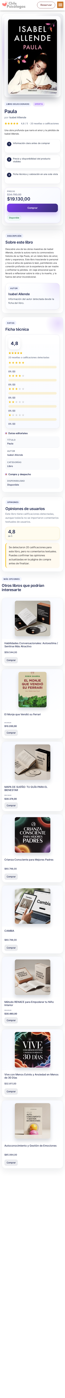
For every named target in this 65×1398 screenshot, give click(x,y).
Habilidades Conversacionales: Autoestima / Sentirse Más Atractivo (31, 645)
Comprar (32, 207)
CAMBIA (9, 930)
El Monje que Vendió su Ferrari (22, 714)
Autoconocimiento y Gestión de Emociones (30, 1145)
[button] (60, 5)
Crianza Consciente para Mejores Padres (28, 859)
